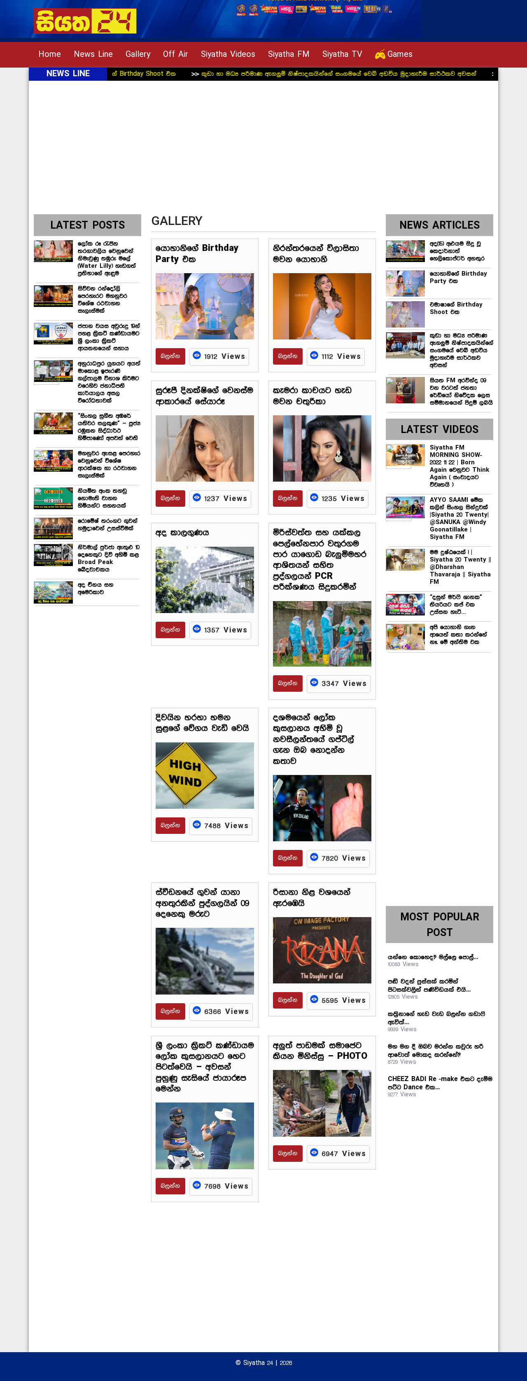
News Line (93, 54)
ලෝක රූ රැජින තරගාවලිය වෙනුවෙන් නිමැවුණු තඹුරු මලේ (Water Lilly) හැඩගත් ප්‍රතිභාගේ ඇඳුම (107, 259)
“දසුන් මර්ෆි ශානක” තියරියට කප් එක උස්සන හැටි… (456, 605)
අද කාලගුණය (182, 532)
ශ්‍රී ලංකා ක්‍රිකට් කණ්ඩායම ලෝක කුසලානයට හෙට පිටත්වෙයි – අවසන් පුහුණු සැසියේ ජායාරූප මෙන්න (205, 1067)
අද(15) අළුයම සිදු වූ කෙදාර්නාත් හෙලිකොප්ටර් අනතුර (457, 251)
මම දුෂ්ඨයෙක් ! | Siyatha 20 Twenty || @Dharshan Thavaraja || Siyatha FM (460, 567)
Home (49, 54)
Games (400, 54)
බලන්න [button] (170, 356)
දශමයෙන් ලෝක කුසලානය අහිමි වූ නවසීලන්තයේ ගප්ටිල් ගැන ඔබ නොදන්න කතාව (313, 739)
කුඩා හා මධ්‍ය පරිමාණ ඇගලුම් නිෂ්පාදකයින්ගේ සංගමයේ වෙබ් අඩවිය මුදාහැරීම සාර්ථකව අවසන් (298, 74)
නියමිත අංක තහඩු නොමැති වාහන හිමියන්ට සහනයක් (102, 498)
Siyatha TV (342, 54)
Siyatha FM (289, 54)
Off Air (175, 54)
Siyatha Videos (228, 54)
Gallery (138, 54)
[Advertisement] (263, 152)
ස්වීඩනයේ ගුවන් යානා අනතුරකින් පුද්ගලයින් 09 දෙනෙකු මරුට (202, 903)
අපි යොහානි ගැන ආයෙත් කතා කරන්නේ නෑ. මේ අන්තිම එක (458, 635)
